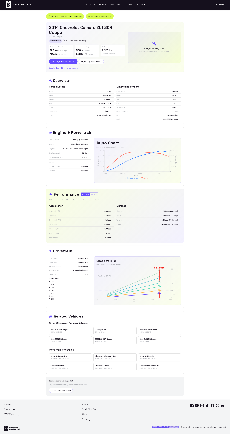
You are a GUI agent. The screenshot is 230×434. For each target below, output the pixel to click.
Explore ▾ (140, 5)
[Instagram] (202, 407)
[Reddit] (222, 407)
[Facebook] (212, 407)
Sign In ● (220, 5)
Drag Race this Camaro (65, 61)
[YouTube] (196, 407)
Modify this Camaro (92, 61)
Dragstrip (90, 5)
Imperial (85, 194)
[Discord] (191, 407)
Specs (129, 5)
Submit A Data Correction (61, 390)
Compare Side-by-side (101, 16)
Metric (94, 194)
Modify (102, 5)
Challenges (116, 5)
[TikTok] (207, 407)
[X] (217, 407)
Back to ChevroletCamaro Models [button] (67, 16)
